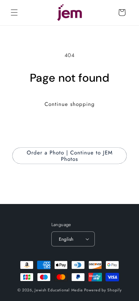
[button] (14, 12)
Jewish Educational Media (59, 290)
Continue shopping (70, 104)
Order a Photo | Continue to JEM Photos (70, 156)
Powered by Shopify (103, 290)
